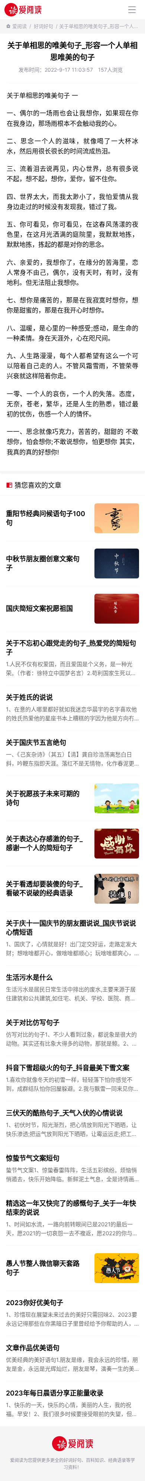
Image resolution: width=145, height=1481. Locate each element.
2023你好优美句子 (34, 1303)
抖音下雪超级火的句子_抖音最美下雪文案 (67, 1068)
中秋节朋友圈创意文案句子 (43, 563)
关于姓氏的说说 (29, 697)
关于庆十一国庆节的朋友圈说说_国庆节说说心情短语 (71, 927)
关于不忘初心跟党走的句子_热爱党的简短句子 (71, 647)
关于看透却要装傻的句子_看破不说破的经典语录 (44, 888)
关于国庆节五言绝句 (36, 742)
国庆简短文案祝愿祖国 (39, 608)
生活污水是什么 (29, 977)
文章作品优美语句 (32, 1348)
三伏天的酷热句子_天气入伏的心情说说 (64, 1113)
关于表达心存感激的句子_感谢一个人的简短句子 (44, 843)
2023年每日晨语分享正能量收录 (54, 1393)
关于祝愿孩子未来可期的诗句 (43, 798)
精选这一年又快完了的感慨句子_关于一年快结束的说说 (71, 1207)
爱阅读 (19, 26)
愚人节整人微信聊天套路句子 (43, 1268)
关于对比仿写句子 (32, 1023)
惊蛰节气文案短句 (32, 1158)
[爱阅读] (22, 9)
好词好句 (43, 26)
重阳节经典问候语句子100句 (45, 518)
